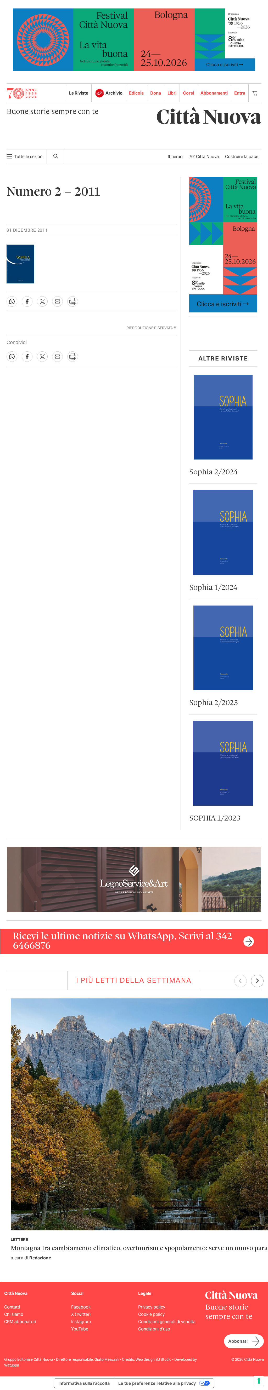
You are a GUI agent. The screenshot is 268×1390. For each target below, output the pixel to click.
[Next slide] (257, 981)
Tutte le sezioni (28, 156)
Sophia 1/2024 (213, 588)
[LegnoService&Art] (134, 879)
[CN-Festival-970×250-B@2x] (134, 39)
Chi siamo (13, 1314)
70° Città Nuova (204, 156)
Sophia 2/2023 (213, 703)
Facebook (81, 1307)
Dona (155, 93)
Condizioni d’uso (154, 1329)
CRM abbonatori (20, 1321)
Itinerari (175, 156)
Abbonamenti (214, 93)
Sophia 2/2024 (213, 472)
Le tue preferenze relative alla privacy (157, 1383)
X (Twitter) (81, 1314)
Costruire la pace (241, 156)
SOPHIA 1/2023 (215, 819)
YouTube (79, 1329)
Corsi (188, 93)
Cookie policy (151, 1314)
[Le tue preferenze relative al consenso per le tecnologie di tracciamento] (259, 1381)
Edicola (136, 93)
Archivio (113, 93)
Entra (239, 93)
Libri (172, 93)
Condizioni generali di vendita (167, 1321)
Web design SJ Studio (154, 1359)
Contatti (12, 1307)
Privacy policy (151, 1307)
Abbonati (238, 1341)
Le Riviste (78, 93)
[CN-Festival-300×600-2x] (223, 244)
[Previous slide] (240, 981)
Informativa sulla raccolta (84, 1383)
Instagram (81, 1321)
